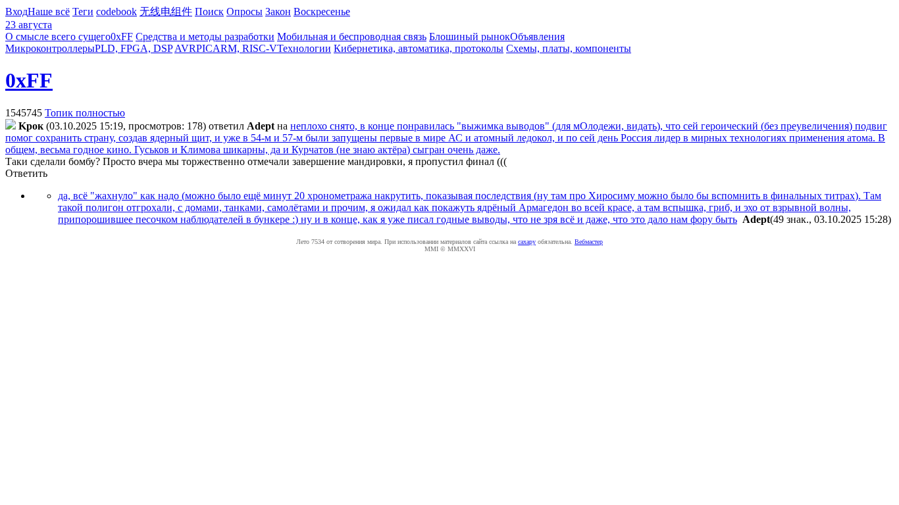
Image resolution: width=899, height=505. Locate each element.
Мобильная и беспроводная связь (351, 36)
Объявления (537, 36)
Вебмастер (589, 241)
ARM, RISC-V (245, 48)
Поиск (209, 11)
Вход (16, 11)
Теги (82, 11)
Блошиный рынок (469, 36)
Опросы (244, 11)
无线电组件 (166, 11)
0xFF (122, 36)
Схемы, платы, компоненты (568, 48)
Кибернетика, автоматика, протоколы (418, 48)
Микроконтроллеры (50, 48)
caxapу (527, 241)
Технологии (304, 48)
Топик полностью (85, 112)
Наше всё (49, 11)
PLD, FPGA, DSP (133, 48)
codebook (116, 11)
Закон (278, 11)
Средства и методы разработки (205, 36)
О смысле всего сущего (58, 36)
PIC (204, 48)
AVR (185, 48)
